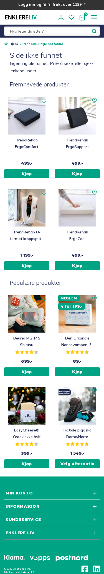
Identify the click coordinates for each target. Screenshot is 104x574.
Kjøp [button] (27, 173)
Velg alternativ (77, 463)
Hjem (13, 44)
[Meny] (94, 17)
